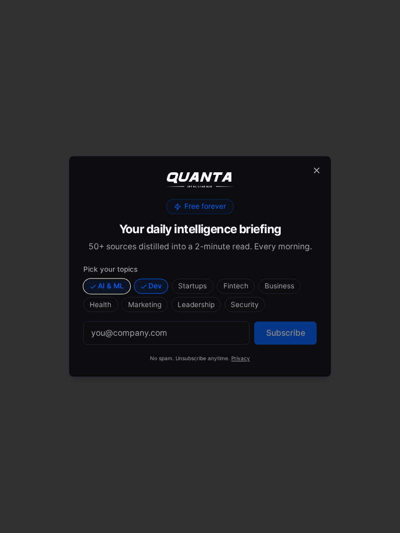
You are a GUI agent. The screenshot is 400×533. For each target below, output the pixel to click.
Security (245, 304)
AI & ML (111, 286)
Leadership (196, 304)
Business (279, 286)
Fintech (235, 286)
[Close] (316, 170)
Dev (155, 286)
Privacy (240, 359)
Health (100, 304)
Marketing (144, 304)
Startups (192, 286)
